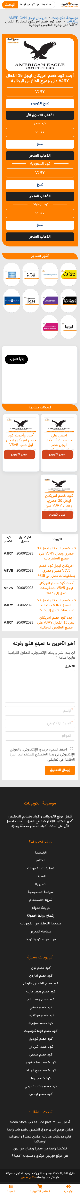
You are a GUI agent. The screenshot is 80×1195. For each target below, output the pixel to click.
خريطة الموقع (40, 908)
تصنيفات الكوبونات (40, 868)
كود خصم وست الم (40, 999)
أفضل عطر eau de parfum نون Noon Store (40, 1122)
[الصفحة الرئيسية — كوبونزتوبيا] (69, 5)
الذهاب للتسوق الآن (40, 115)
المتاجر (41, 860)
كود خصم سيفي (40, 1054)
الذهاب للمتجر (40, 155)
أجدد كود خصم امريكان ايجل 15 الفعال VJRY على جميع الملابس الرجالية (56, 622)
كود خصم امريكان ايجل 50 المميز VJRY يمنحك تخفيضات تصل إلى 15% (56, 605)
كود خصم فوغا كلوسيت (40, 1031)
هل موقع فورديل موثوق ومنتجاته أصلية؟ (40, 1156)
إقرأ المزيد (16, 359)
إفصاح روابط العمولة (40, 916)
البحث (10, 5)
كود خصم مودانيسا (40, 1015)
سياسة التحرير (41, 931)
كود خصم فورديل (41, 1039)
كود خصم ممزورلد (41, 1023)
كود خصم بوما (41, 1078)
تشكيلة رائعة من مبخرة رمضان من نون (40, 1148)
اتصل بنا (41, 884)
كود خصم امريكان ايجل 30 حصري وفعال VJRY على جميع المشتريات (59, 503)
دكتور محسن (28, 1177)
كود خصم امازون (40, 975)
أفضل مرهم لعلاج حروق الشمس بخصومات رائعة (40, 1129)
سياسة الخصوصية (41, 892)
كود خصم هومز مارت (40, 991)
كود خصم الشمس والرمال (40, 983)
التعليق (70, 666)
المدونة (41, 876)
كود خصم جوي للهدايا (41, 1070)
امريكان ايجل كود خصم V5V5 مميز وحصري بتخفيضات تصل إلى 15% (56, 570)
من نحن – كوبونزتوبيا (41, 939)
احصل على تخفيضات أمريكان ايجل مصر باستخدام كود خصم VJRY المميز (59, 445)
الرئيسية (41, 852)
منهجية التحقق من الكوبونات (40, 923)
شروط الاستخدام (40, 900)
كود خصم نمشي (41, 1007)
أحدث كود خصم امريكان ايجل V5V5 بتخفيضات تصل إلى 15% (56, 588)
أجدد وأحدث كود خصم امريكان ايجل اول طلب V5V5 (21, 440)
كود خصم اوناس (40, 1094)
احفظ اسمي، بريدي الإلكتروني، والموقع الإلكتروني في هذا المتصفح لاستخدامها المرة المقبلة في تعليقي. (42, 754)
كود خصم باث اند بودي (41, 1086)
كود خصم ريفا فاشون (41, 1062)
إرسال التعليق (60, 770)
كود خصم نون (40, 968)
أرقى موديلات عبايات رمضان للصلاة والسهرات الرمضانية (40, 1139)
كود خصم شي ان (41, 1047)
